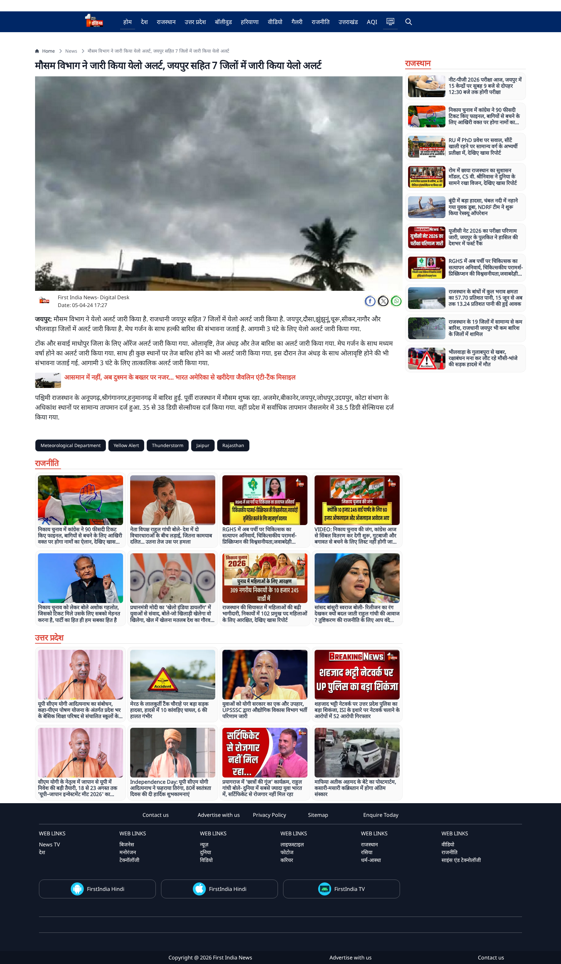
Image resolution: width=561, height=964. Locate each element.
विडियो (206, 860)
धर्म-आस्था (371, 860)
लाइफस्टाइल (292, 844)
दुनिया (205, 852)
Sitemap (318, 814)
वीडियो (275, 22)
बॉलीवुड (223, 22)
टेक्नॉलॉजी (129, 860)
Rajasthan (233, 445)
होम (127, 22)
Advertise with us (219, 814)
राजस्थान (166, 22)
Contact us (156, 814)
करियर (286, 860)
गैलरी (297, 22)
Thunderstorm (167, 445)
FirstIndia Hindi (105, 889)
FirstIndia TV (349, 889)
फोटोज (286, 852)
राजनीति (321, 22)
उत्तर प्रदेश (195, 22)
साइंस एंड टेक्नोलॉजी (461, 860)
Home (48, 51)
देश (144, 22)
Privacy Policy (269, 814)
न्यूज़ (204, 844)
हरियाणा (250, 22)
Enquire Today (380, 814)
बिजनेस (126, 844)
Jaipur (202, 445)
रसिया (366, 852)
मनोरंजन (127, 852)
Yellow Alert (126, 445)
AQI (372, 22)
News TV (49, 844)
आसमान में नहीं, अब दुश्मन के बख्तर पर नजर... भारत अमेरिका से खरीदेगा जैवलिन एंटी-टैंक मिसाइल (180, 377)
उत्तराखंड (348, 22)
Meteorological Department (71, 445)
